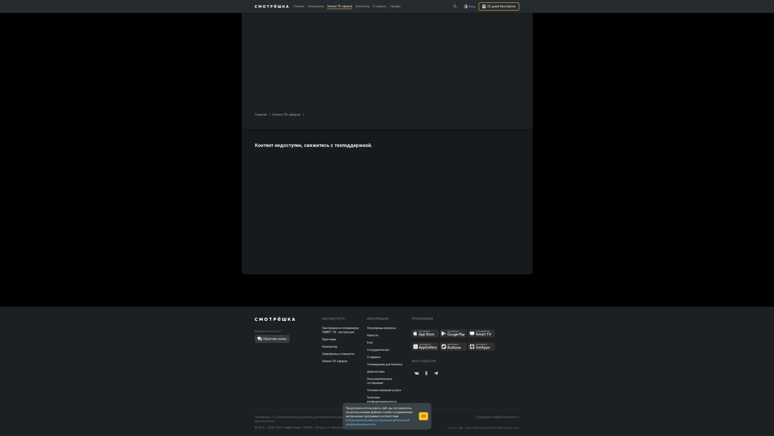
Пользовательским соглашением (370, 420)
